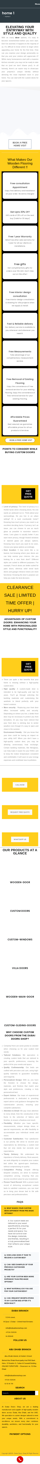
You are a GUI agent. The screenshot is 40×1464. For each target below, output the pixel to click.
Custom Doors (20, 911)
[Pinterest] (19, 1344)
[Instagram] (15, 1344)
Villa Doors (20, 968)
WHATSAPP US (20, 839)
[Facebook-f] (4, 1344)
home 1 (7, 16)
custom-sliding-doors (20, 1025)
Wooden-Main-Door (20, 996)
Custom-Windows (20, 939)
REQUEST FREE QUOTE (20, 812)
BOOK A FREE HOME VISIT (20, 605)
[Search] (36, 1393)
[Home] (2, 16)
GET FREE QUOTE (28, 494)
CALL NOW (19, 785)
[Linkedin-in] (11, 1344)
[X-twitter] (7, 1344)
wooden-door (20, 882)
